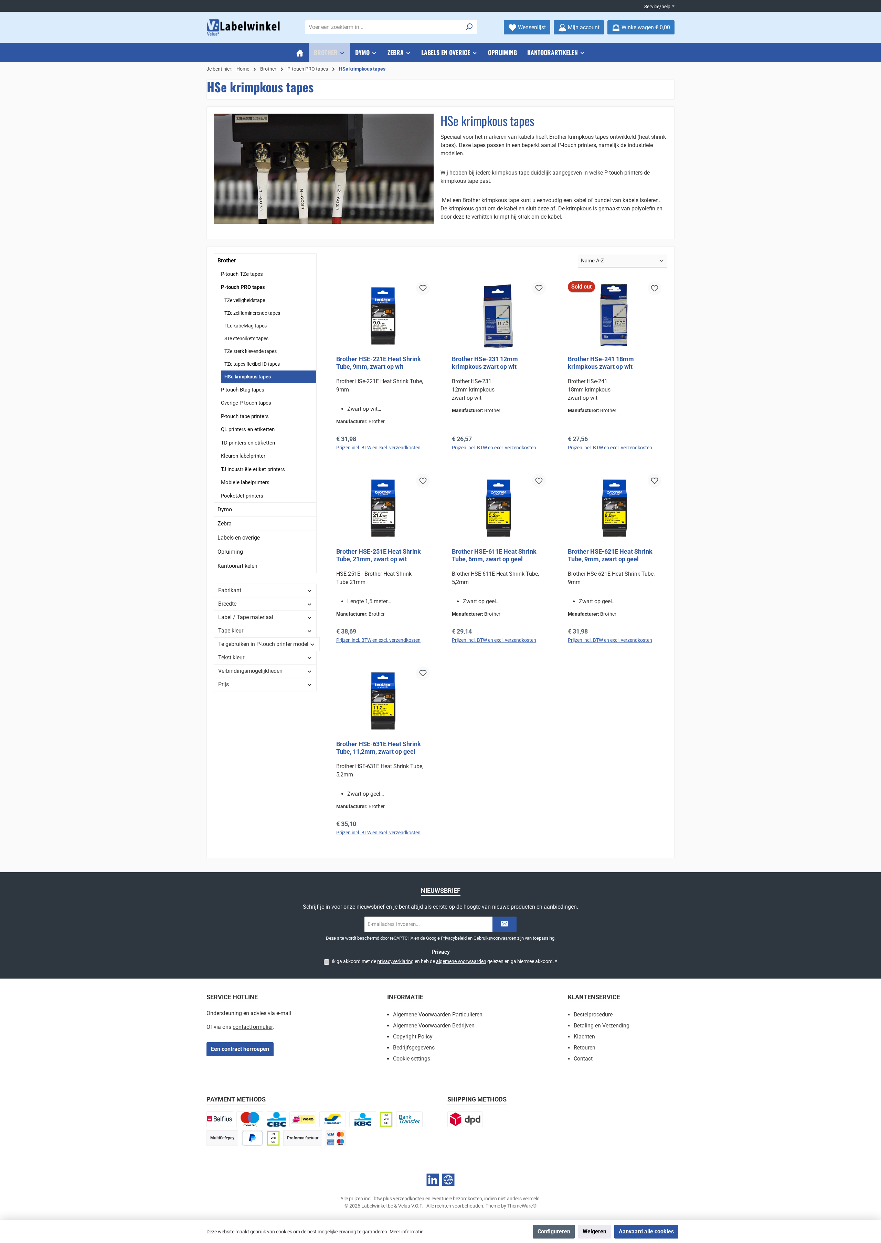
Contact (583, 1058)
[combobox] (383, 27)
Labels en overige (238, 537)
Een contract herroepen (240, 1049)
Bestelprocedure (593, 1014)
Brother (226, 260)
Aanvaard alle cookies (646, 1231)
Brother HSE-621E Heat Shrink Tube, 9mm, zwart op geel (610, 555)
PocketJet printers (242, 496)
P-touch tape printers (245, 416)
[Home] (300, 52)
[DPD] (464, 1119)
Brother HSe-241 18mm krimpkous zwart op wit (601, 362)
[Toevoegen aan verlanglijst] (423, 288)
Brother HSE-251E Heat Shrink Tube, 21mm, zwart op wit (378, 555)
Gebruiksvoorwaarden (495, 938)
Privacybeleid (454, 938)
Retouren (584, 1047)
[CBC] (276, 1119)
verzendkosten (408, 1198)
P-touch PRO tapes (243, 287)
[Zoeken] (469, 27)
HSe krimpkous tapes (247, 376)
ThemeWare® (522, 1206)
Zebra (224, 523)
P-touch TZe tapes (242, 274)
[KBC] (362, 1119)
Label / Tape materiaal (245, 617)
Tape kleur (230, 630)
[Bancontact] (332, 1119)
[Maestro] (249, 1119)
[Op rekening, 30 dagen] (386, 1119)
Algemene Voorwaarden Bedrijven (434, 1025)
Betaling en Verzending (601, 1025)
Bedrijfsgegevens (414, 1047)
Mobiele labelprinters (245, 482)
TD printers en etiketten (248, 443)
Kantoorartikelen (237, 566)
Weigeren (594, 1231)
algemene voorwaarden (461, 961)
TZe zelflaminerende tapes (252, 313)
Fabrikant (229, 590)
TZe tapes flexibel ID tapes (252, 364)
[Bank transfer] (409, 1119)
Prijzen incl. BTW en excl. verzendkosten (378, 447)
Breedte (227, 603)
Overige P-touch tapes (246, 403)
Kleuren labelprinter (243, 456)
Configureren (554, 1231)
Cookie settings (411, 1058)
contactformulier (253, 1027)
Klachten (584, 1036)
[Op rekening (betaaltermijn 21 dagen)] (273, 1138)
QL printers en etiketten (248, 429)
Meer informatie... (408, 1231)
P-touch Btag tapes (242, 390)
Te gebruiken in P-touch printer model (263, 644)
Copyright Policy (413, 1036)
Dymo (224, 509)
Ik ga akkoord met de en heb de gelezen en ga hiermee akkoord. (444, 961)
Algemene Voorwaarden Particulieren (437, 1014)
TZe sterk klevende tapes (250, 351)
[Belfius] (219, 1119)
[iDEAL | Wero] (302, 1119)
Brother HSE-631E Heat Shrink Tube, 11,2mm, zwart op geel (378, 747)
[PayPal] (252, 1138)
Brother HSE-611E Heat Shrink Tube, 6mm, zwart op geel (494, 555)
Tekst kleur (231, 657)
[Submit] (504, 924)
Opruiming (230, 552)
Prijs (223, 684)
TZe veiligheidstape (244, 300)
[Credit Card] (336, 1138)
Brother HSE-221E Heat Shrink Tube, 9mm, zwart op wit (378, 362)
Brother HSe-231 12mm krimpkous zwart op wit (485, 362)
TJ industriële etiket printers (253, 469)
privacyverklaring (395, 961)
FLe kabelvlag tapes (245, 325)
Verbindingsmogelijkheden (250, 671)
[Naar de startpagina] (244, 27)
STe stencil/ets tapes (246, 338)
